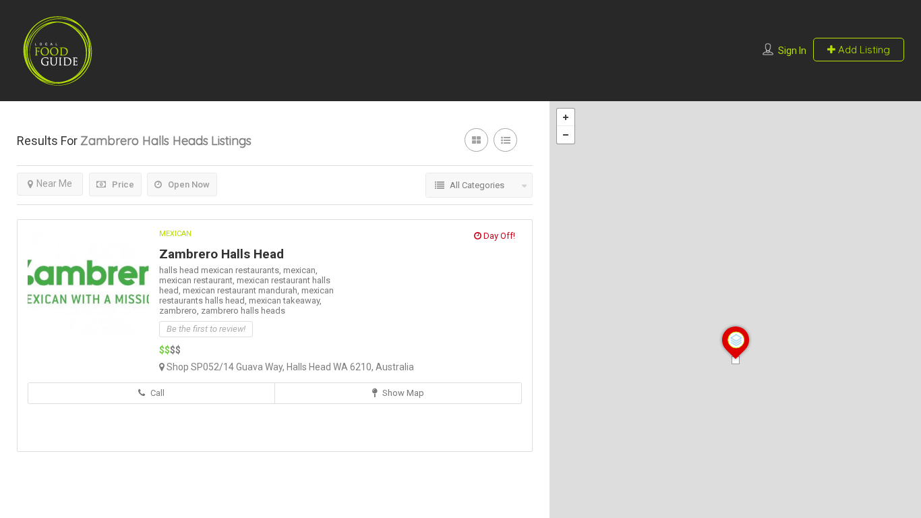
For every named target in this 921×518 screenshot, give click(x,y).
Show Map (402, 393)
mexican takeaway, (285, 300)
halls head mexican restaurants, (221, 270)
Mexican (175, 233)
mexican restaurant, (198, 280)
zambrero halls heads (243, 311)
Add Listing (862, 49)
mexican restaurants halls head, (246, 295)
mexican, (300, 270)
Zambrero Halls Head (221, 254)
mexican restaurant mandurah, (242, 290)
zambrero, (180, 311)
